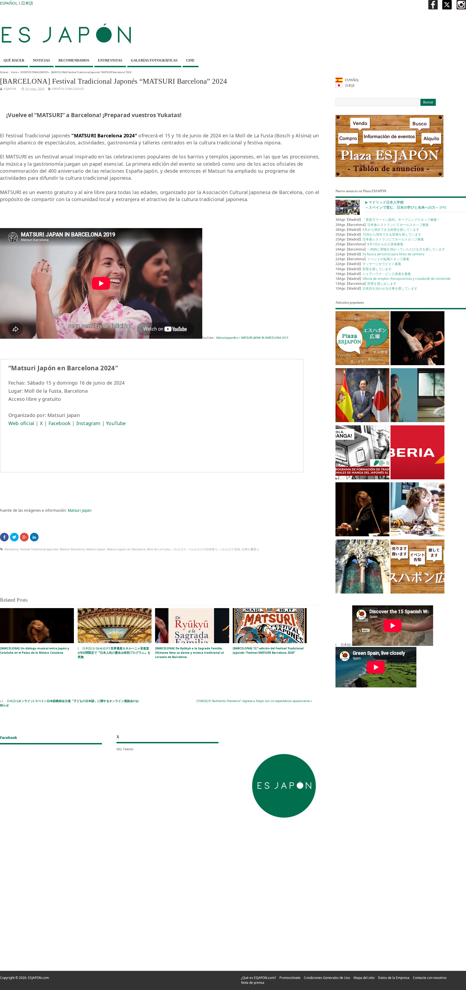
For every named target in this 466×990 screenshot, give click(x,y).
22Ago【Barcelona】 (372, 259)
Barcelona (11, 549)
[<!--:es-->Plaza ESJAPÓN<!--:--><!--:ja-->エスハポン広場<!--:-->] (362, 339)
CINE (190, 60)
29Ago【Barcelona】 (382, 224)
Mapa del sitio (364, 977)
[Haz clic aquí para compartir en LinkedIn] (34, 537)
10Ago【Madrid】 (376, 288)
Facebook (60, 423)
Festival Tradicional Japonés (39, 549)
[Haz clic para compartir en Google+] (24, 537)
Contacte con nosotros (430, 977)
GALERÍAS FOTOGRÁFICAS (154, 60)
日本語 (27, 3)
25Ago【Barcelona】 (369, 244)
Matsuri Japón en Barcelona (126, 549)
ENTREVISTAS (110, 60)
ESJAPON (10, 89)
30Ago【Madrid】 (387, 219)
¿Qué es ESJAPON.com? (258, 977)
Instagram (88, 423)
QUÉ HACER (14, 60)
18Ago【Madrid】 (393, 278)
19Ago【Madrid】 (363, 269)
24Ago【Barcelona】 (390, 249)
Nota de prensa (252, 982)
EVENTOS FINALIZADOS (34, 72)
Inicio (14, 72)
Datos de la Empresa (393, 977)
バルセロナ (179, 549)
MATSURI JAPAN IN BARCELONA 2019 (264, 338)
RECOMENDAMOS (74, 60)
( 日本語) (114, 652)
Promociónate (289, 977)
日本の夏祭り (250, 549)
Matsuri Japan (79, 510)
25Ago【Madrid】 (378, 234)
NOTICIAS (41, 60)
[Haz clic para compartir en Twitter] (14, 537)
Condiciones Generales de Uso (327, 977)
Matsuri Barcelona (72, 549)
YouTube (116, 423)
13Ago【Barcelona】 (365, 283)
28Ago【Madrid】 (377, 229)
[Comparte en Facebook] (4, 537)
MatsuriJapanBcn (227, 338)
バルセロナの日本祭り (203, 549)
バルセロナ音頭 (229, 549)
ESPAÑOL (9, 3)
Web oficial (21, 423)
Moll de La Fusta (158, 549)
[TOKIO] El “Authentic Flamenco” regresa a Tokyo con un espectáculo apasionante (253, 701)
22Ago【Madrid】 (379, 254)
